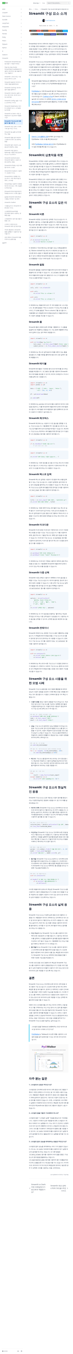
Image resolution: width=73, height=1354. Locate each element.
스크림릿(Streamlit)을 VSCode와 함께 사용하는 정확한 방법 (13, 213)
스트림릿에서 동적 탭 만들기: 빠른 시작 (13, 220)
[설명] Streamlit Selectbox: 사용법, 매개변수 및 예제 (13, 198)
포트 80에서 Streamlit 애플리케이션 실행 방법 (13, 238)
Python (4, 48)
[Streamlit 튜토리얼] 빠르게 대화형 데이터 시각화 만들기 (13, 192)
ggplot (4, 243)
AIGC (3, 9)
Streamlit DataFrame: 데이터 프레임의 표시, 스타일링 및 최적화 (13, 108)
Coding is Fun (48, 96)
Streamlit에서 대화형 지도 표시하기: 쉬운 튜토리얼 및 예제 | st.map (13, 178)
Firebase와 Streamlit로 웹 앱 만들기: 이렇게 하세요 (13, 63)
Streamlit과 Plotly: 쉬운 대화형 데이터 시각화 (13, 166)
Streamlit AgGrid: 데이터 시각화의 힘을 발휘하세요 (13, 83)
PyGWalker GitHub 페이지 (44, 144)
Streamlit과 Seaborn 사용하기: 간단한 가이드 (13, 172)
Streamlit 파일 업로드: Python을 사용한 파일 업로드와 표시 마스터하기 (13, 152)
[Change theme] (18, 1351)
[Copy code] (66, 236)
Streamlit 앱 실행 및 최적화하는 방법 (13, 133)
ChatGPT (5, 13)
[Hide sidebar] (21, 1351)
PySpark (4, 44)
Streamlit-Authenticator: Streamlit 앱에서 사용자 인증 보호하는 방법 (13, 160)
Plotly (4, 37)
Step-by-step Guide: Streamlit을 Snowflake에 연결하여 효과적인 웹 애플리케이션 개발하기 (13, 70)
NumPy (4, 30)
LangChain (5, 23)
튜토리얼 (36, 3)
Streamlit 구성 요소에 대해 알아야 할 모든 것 (13, 122)
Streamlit (5, 58)
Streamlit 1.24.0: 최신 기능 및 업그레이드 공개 (13, 78)
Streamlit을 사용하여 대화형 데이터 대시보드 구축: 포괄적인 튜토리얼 (13, 186)
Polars (4, 41)
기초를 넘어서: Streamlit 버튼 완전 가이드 (13, 207)
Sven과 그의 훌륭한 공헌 (40, 137)
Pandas (4, 34)
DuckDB (4, 20)
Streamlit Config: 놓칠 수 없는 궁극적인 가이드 (13, 101)
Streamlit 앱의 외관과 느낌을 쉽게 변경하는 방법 (13, 146)
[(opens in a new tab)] (62, 31)
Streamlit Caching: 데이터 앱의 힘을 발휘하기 (13, 88)
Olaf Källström (50, 20)
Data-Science (6, 16)
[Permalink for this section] (64, 155)
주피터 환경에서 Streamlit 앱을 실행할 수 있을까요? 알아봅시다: (13, 232)
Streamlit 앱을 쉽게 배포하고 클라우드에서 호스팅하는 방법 (13, 139)
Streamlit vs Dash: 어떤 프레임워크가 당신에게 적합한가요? (13, 115)
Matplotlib (5, 27)
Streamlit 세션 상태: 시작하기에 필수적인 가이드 (13, 127)
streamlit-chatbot (10, 202)
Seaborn (5, 55)
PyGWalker (36, 91)
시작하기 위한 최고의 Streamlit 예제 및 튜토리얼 (13, 225)
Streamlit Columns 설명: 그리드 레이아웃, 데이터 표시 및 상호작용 (13, 95)
